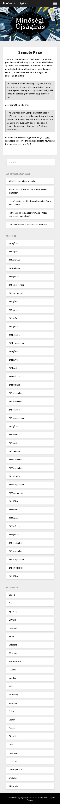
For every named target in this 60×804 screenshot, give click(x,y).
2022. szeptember (16, 484)
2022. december (15, 459)
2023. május (13, 434)
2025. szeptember (16, 285)
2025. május (13, 318)
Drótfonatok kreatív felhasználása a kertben (28, 224)
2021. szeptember (16, 559)
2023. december (15, 393)
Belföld (12, 595)
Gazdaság (13, 644)
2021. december (15, 543)
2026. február (14, 268)
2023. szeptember (16, 418)
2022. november (15, 468)
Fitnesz (12, 636)
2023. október (14, 409)
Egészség (13, 611)
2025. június (14, 310)
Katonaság (13, 694)
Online (11, 711)
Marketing (13, 703)
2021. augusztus (16, 567)
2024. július (13, 351)
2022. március (14, 526)
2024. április (13, 368)
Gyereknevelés (15, 661)
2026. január (14, 276)
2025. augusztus (16, 293)
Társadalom (14, 736)
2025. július (13, 301)
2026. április (13, 251)
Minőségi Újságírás (15, 3)
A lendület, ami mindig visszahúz (22, 181)
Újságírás (13, 761)
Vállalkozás (13, 786)
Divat (11, 603)
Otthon (12, 719)
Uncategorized (15, 769)
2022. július (13, 501)
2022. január (14, 534)
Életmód (12, 619)
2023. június (14, 426)
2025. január (14, 326)
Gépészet (13, 653)
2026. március (14, 260)
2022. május (13, 509)
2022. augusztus (16, 493)
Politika (12, 728)
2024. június (14, 359)
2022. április (13, 518)
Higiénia (12, 669)
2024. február (14, 384)
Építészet (13, 628)
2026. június (14, 243)
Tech (11, 744)
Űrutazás (13, 778)
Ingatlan (12, 678)
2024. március (14, 376)
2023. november (15, 401)
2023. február (14, 451)
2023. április (13, 443)
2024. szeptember (16, 343)
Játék (11, 686)
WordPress (42, 797)
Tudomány (13, 753)
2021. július (13, 576)
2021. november (15, 551)
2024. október (14, 335)
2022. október (14, 476)
